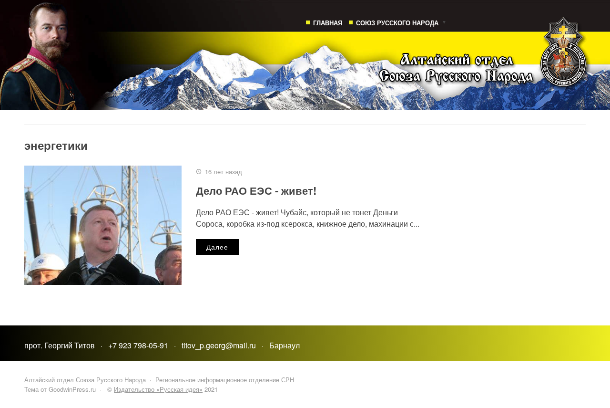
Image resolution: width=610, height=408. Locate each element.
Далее (217, 246)
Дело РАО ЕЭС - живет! (256, 190)
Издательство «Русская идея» (158, 389)
